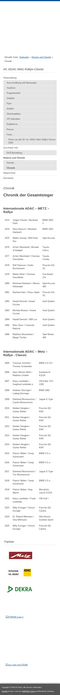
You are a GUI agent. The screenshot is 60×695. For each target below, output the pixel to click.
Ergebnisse (12, 124)
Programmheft (13, 93)
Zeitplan (10, 98)
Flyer (9, 103)
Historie (10, 163)
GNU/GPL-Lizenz (28, 691)
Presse (10, 129)
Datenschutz (9, 173)
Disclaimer (8, 178)
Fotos (9, 134)
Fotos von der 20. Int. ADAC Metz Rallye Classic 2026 (32, 141)
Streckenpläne (13, 114)
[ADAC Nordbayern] (20, 578)
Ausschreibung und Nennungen (22, 83)
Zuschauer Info (10, 147)
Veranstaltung (9, 78)
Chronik (11, 168)
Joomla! (5, 691)
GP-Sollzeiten (13, 119)
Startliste (11, 88)
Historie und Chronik (41, 57)
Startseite (24, 57)
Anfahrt (10, 108)
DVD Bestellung (14, 153)
